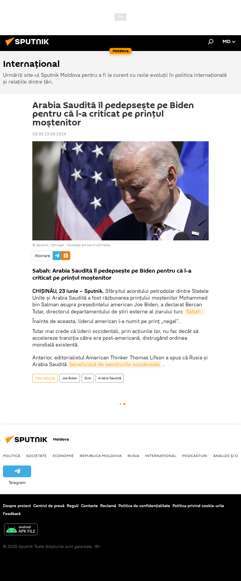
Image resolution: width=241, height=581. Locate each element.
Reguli (73, 505)
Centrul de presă (48, 505)
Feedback (12, 513)
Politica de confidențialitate (144, 505)
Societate (36, 455)
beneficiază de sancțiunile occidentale (115, 364)
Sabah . (194, 311)
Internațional (45, 378)
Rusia (133, 455)
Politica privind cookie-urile (198, 505)
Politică (11, 455)
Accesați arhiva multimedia (89, 245)
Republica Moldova (101, 455)
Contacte (89, 505)
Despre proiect (17, 505)
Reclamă (108, 505)
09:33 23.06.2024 (49, 134)
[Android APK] (21, 530)
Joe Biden (69, 378)
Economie (63, 455)
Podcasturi (194, 455)
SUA (87, 378)
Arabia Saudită (109, 378)
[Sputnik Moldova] (29, 46)
